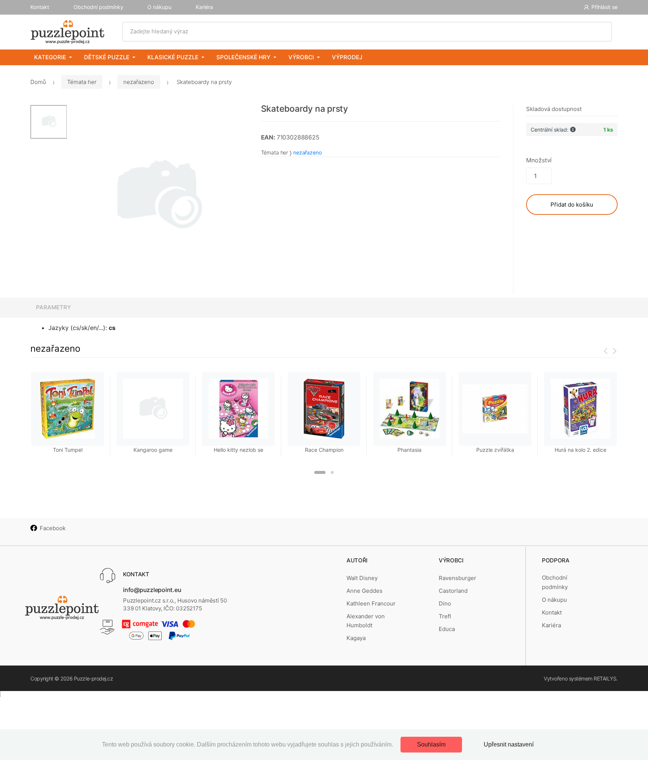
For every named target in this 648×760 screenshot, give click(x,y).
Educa (447, 629)
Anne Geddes (364, 590)
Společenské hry (243, 57)
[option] (158, 196)
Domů (38, 81)
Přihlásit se (604, 7)
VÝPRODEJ (347, 57)
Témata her (81, 81)
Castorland (453, 590)
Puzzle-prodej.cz (93, 678)
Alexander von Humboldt (365, 621)
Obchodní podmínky (98, 7)
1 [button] (320, 472)
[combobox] (367, 31)
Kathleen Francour (371, 603)
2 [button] (332, 472)
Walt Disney (362, 578)
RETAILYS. (606, 678)
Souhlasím (431, 744)
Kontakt (39, 7)
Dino (445, 603)
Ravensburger (457, 578)
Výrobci (301, 57)
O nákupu (159, 7)
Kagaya (356, 638)
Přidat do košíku (571, 204)
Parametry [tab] (53, 307)
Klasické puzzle (172, 57)
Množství (539, 160)
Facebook (53, 528)
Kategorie (50, 57)
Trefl (445, 616)
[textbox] (367, 31)
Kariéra (204, 7)
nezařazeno (138, 81)
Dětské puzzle (106, 57)
